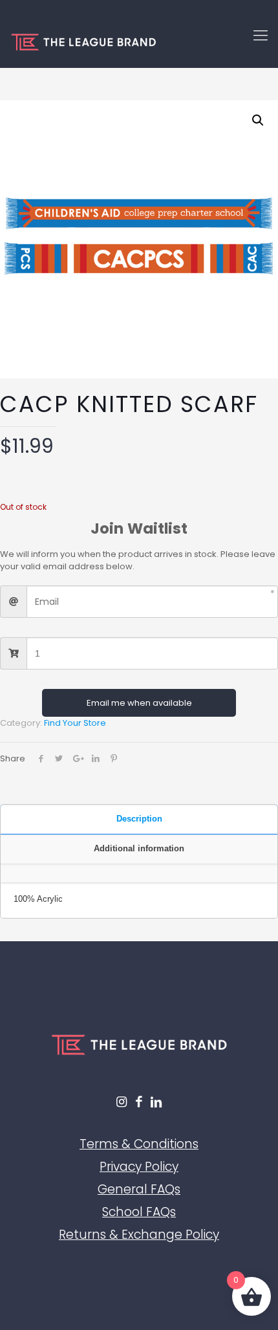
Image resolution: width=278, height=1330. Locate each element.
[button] (258, 120)
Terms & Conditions (139, 1144)
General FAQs (139, 1189)
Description (139, 818)
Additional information (139, 848)
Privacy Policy (139, 1166)
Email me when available (139, 703)
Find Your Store (75, 723)
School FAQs (139, 1212)
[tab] (139, 819)
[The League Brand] (139, 42)
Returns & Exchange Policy (139, 1234)
